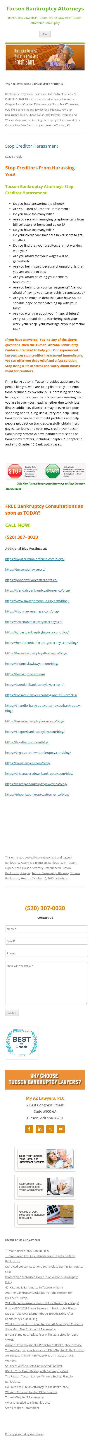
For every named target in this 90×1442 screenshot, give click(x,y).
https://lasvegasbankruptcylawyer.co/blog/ (36, 784)
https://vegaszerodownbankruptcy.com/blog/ (38, 753)
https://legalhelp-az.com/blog (26, 742)
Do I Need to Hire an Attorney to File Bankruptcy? (37, 1387)
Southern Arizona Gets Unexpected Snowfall (33, 1366)
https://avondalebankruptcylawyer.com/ (34, 685)
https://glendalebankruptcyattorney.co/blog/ (37, 590)
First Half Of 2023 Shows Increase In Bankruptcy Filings (40, 1308)
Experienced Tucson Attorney (24, 868)
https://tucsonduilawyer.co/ (25, 569)
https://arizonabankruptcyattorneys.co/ (33, 622)
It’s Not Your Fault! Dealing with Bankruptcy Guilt (36, 1371)
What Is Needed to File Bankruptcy (27, 1402)
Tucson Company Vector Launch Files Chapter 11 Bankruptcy (44, 1350)
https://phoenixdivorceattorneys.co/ (31, 580)
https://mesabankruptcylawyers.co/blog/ (34, 721)
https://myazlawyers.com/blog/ (27, 763)
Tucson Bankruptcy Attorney (50, 873)
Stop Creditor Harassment (31, 146)
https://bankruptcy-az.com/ (25, 674)
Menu (45, 34)
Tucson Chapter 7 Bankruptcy (24, 1397)
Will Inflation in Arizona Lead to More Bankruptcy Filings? (42, 1303)
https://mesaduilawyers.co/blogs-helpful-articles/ (41, 695)
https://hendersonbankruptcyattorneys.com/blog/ (41, 643)
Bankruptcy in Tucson (62, 863)
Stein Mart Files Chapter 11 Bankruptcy (30, 1329)
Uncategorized (46, 857)
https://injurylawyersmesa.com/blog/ (32, 611)
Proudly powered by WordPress (24, 1434)
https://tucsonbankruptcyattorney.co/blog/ (36, 653)
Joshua (62, 878)
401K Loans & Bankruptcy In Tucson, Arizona (34, 1287)
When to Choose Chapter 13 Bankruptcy (31, 1392)
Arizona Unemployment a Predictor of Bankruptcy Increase (43, 1345)
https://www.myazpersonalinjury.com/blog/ (37, 601)
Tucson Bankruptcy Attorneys (45, 8)
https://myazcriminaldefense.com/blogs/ (34, 559)
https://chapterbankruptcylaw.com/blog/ (34, 732)
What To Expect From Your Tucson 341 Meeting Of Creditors (44, 1324)
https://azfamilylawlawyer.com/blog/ (31, 664)
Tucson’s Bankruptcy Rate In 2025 (27, 1251)
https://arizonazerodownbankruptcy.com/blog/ (39, 773)
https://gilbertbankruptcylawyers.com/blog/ (37, 632)
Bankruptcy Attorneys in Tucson (26, 863)
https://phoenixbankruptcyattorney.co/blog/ (37, 794)
